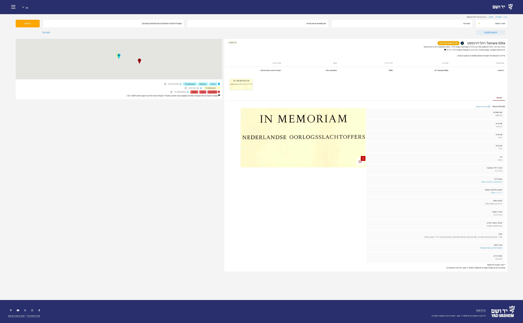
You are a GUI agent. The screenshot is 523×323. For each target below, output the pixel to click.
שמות (491, 17)
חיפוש (28, 23)
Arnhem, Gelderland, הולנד (491, 182)
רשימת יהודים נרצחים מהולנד (491, 248)
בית (505, 17)
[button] (13, 7)
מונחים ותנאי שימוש (16, 316)
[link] (503, 7)
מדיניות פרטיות (33, 316)
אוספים (499, 17)
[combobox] (494, 23)
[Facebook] (39, 310)
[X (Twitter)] (25, 310)
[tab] (499, 98)
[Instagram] (32, 310)
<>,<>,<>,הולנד (496, 193)
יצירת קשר (481, 310)
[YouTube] (18, 310)
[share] (462, 43)
